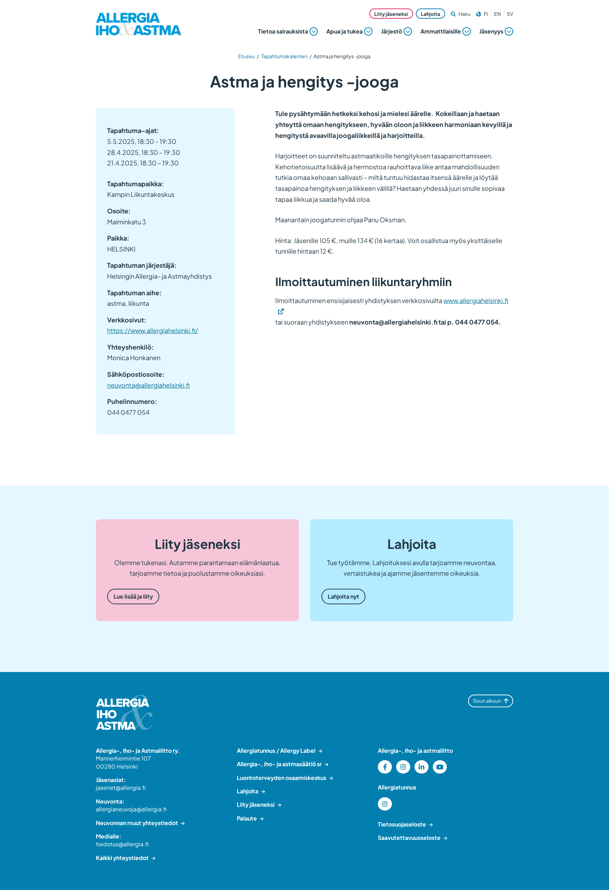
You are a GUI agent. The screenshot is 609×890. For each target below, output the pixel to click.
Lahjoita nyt (343, 596)
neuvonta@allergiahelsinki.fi (148, 385)
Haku (464, 14)
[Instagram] (403, 767)
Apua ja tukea (344, 31)
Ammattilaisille (440, 31)
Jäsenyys (491, 31)
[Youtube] (440, 767)
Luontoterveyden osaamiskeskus (281, 777)
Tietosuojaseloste (402, 824)
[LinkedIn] (421, 767)
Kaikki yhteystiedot (122, 857)
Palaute (247, 818)
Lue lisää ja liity (133, 596)
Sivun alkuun (487, 700)
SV (510, 14)
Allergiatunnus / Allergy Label (276, 750)
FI (486, 14)
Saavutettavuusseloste (409, 837)
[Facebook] (385, 767)
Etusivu (246, 56)
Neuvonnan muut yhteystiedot (137, 823)
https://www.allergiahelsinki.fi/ (152, 330)
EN (497, 14)
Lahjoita (430, 14)
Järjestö (391, 31)
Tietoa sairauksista (283, 31)
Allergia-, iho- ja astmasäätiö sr (279, 764)
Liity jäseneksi (391, 14)
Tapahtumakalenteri (284, 56)
